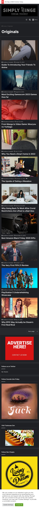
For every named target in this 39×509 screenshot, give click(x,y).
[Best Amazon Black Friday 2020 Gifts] (19, 224)
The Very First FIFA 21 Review (15, 265)
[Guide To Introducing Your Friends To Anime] (19, 50)
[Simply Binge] (19, 10)
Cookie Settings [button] (8, 504)
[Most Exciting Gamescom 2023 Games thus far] (19, 80)
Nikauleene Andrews (8, 121)
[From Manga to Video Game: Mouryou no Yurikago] (19, 110)
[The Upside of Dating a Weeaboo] (19, 167)
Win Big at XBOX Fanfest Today (14, 2)
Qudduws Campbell (8, 62)
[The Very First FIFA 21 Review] (19, 251)
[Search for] (30, 19)
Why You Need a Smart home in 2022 (18, 154)
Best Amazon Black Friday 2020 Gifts (18, 238)
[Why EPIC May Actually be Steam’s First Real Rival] (19, 308)
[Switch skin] (26, 19)
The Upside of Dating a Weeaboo (16, 181)
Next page (31, 331)
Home (5, 26)
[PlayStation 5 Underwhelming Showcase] (19, 278)
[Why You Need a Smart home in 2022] (19, 139)
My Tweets (5, 372)
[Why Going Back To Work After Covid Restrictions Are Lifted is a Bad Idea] (19, 194)
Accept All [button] (19, 504)
